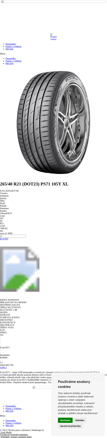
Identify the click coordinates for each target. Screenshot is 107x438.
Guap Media (6, 432)
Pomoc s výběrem (13, 46)
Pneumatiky (11, 44)
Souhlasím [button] (65, 420)
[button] (53, 54)
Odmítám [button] (79, 420)
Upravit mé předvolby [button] (70, 426)
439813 (3, 367)
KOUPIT (4, 239)
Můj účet (9, 49)
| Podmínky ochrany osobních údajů (16, 437)
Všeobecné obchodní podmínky (14, 434)
